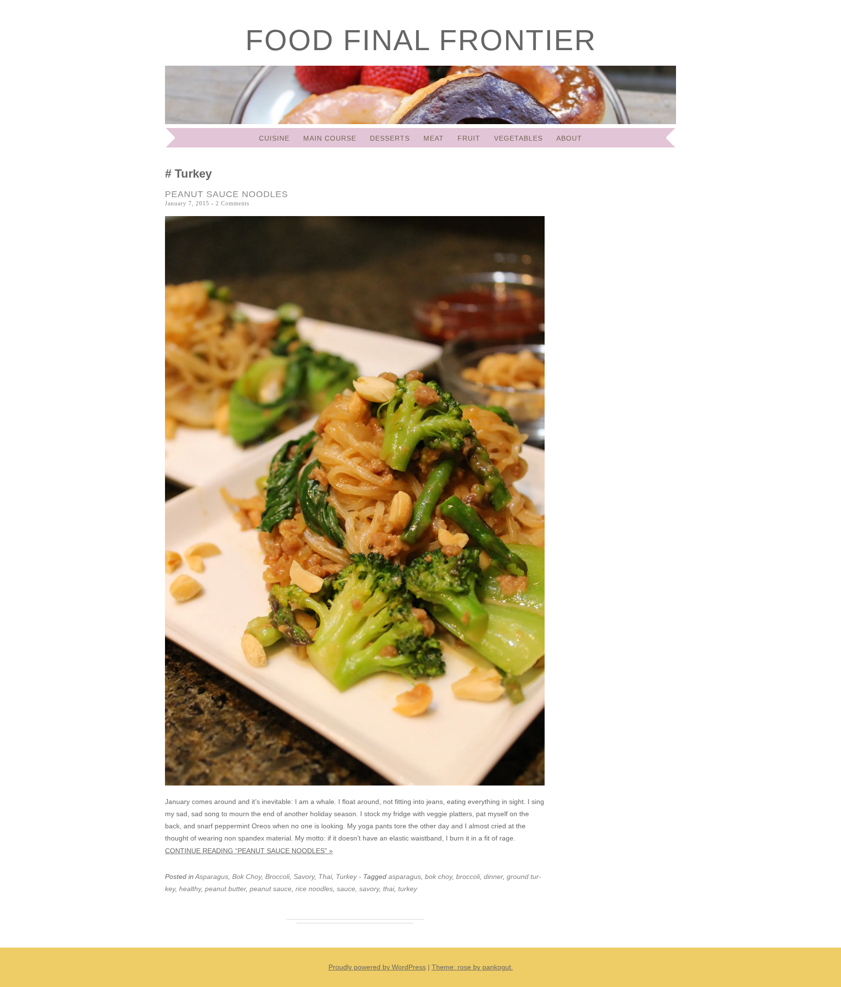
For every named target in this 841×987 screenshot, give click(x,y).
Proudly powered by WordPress (377, 967)
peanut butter (225, 889)
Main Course (329, 138)
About (569, 138)
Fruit (468, 138)
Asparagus (211, 876)
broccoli (468, 876)
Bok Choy (246, 876)
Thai (325, 876)
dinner (493, 876)
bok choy (438, 876)
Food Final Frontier (420, 40)
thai (388, 889)
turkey (407, 889)
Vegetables (518, 138)
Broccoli (277, 876)
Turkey (346, 876)
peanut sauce (271, 889)
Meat (433, 138)
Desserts (390, 138)
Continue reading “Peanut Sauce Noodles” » (249, 851)
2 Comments (233, 203)
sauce (346, 889)
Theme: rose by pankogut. (472, 967)
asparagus (404, 876)
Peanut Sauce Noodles (226, 194)
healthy (190, 889)
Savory (303, 876)
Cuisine (274, 138)
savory (369, 889)
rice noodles (314, 889)
